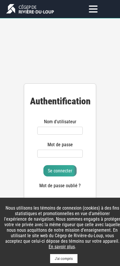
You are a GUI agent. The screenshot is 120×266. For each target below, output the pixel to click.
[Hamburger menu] (93, 9)
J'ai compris (64, 258)
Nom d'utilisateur (60, 121)
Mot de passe (60, 144)
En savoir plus (62, 246)
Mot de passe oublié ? (60, 185)
